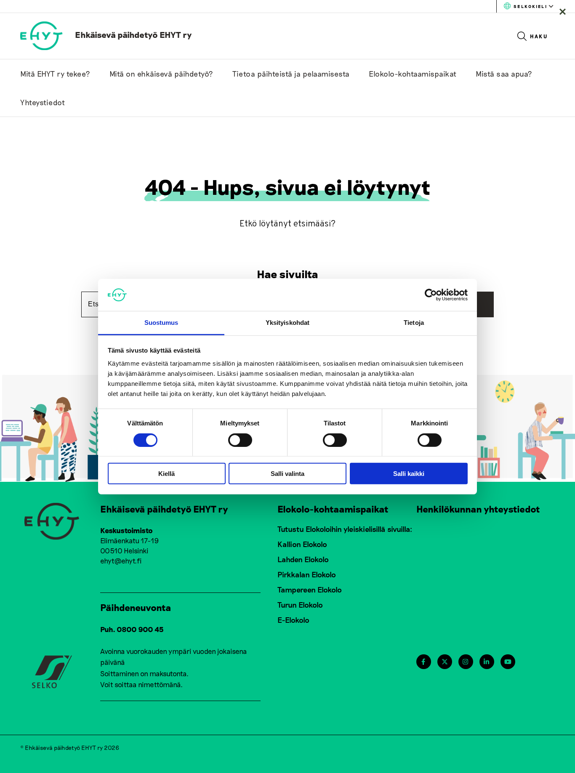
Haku (539, 36)
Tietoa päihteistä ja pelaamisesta (291, 73)
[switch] (240, 439)
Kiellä (166, 473)
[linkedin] (486, 662)
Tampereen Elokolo (309, 589)
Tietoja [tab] (414, 322)
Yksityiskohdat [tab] (287, 322)
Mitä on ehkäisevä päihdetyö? (161, 73)
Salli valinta (287, 473)
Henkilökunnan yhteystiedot (478, 508)
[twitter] (445, 662)
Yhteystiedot (42, 102)
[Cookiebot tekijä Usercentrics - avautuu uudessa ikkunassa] (431, 295)
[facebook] (423, 662)
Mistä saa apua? (504, 73)
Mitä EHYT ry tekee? (55, 73)
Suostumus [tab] (161, 322)
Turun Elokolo (300, 604)
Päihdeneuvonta (135, 607)
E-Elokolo (293, 619)
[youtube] (507, 662)
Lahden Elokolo (303, 559)
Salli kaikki (408, 473)
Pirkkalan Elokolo (306, 574)
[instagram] (465, 662)
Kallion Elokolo (302, 544)
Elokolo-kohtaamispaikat (413, 73)
